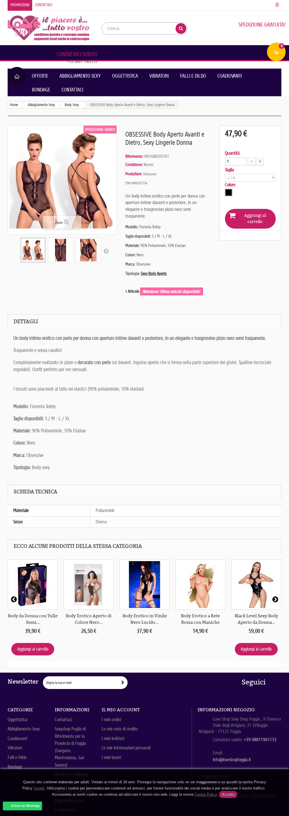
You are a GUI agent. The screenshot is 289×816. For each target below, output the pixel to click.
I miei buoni (111, 757)
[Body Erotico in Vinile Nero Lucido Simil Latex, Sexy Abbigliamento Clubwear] (144, 584)
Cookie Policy (205, 794)
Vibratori (159, 76)
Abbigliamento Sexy (80, 76)
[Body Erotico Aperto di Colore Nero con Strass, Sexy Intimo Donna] (89, 584)
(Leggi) (39, 788)
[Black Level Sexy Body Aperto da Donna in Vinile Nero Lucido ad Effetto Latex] (256, 584)
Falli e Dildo (193, 76)
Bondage (41, 89)
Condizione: (134, 164)
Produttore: (133, 173)
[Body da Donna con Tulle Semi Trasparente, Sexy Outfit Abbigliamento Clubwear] (33, 584)
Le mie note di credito (120, 729)
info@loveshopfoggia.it (232, 759)
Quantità (232, 153)
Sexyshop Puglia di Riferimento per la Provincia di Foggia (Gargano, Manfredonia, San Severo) (70, 747)
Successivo (106, 251)
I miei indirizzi (113, 738)
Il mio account (121, 710)
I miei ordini (111, 719)
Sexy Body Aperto (154, 273)
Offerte (40, 76)
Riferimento (134, 156)
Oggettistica (125, 76)
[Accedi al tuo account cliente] (277, 5)
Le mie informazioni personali (126, 748)
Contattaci (43, 5)
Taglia (230, 169)
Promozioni (19, 5)
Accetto (228, 794)
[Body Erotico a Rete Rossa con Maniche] (200, 584)
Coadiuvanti (229, 76)
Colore (231, 184)
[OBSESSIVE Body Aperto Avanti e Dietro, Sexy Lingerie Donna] (33, 250)
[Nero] (228, 192)
